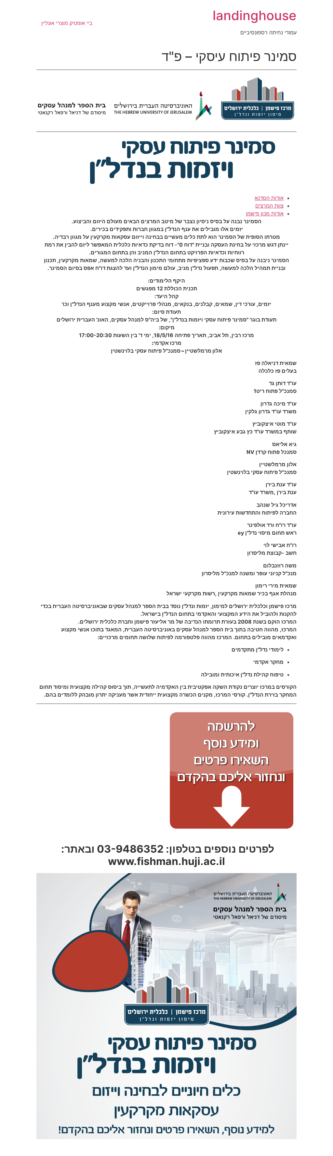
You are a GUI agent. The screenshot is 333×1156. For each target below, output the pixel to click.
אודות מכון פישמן (265, 213)
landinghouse (255, 15)
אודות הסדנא (269, 198)
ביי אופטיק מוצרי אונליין (66, 23)
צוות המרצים (269, 205)
